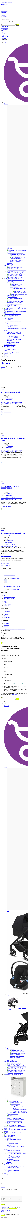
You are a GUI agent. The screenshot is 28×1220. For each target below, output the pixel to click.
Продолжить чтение (6, 412)
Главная (3, 367)
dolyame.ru (14, 694)
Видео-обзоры (7, 604)
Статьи (2, 389)
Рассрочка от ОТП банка (9, 575)
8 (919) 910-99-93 (5, 565)
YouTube (6, 626)
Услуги (5, 601)
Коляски (6, 613)
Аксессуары (7, 617)
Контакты (6, 605)
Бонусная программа (9, 597)
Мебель (6, 614)
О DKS (6, 595)
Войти (2, 1204)
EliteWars (6, 363)
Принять (3, 1215)
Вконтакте (6, 625)
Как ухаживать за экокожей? (10, 392)
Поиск (17, 24)
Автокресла (7, 611)
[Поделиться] (2, 1217)
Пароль (3, 1194)
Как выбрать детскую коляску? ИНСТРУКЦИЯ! (11, 487)
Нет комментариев (15, 578)
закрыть (3, 1180)
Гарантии (6, 599)
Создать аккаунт (12, 1208)
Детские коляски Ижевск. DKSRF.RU (15, 629)
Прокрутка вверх (5, 1210)
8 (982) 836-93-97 (22, 8)
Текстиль (6, 616)
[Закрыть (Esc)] (1, 1217)
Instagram (6, 623)
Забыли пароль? (5, 1207)
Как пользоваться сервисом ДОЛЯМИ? (13, 586)
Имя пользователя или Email (9, 1189)
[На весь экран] (4, 1217)
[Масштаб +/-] (6, 1217)
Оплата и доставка (9, 598)
